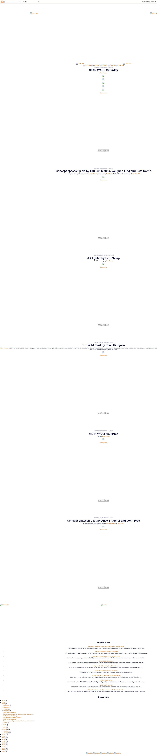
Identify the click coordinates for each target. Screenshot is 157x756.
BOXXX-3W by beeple (106, 680)
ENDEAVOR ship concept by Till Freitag (106, 670)
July (4, 724)
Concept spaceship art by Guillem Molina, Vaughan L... (18, 714)
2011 (3, 744)
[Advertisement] (94, 8)
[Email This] (99, 150)
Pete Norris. (109, 173)
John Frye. (121, 523)
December (6, 705)
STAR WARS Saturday (103, 70)
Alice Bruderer (111, 523)
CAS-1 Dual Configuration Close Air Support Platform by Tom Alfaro (106, 690)
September (6, 710)
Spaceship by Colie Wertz (106, 661)
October (5, 709)
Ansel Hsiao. (103, 73)
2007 (3, 751)
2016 (3, 736)
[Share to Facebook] (105, 150)
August (5, 722)
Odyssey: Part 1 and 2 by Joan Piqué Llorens (106, 666)
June (5, 726)
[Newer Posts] (4, 605)
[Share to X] (103, 150)
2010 (3, 746)
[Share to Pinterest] (108, 150)
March (5, 729)
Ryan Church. (106, 436)
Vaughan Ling (94, 173)
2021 (3, 700)
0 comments (103, 93)
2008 (3, 749)
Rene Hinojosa (4, 348)
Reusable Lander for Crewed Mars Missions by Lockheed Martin (106, 646)
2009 (3, 748)
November (6, 707)
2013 (3, 741)
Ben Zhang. (109, 261)
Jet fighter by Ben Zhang (103, 258)
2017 (3, 734)
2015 (3, 738)
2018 (3, 704)
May (4, 727)
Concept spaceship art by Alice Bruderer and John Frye (103, 520)
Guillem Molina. (137, 173)
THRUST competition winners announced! (106, 651)
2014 (3, 739)
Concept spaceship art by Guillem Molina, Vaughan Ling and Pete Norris (103, 171)
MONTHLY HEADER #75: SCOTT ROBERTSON (106, 656)
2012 (3, 743)
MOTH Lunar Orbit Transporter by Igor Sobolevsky (106, 675)
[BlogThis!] (101, 150)
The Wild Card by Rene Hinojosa (103, 345)
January (5, 732)
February (6, 731)
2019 (3, 702)
